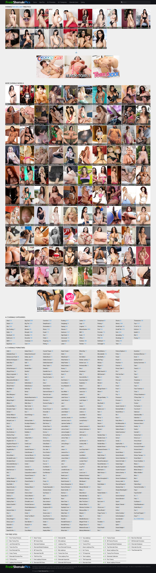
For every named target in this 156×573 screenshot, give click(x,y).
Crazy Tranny (13, 553)
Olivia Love (101, 507)
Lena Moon (83, 417)
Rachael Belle (120, 409)
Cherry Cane (29, 493)
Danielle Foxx (47, 371)
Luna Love (83, 472)
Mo (99, 394)
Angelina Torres (12, 446)
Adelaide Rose (12, 354)
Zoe (136, 510)
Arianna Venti (11, 467)
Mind (100, 380)
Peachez (119, 362)
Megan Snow (84, 524)
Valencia (137, 412)
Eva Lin (46, 464)
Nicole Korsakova (103, 461)
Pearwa (119, 365)
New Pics (42, 2)
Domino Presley (48, 403)
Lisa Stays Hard (84, 449)
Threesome (138, 320)
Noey (99, 487)
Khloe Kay (83, 351)
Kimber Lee (83, 362)
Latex (63, 343)
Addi (9, 351)
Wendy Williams (139, 467)
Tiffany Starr (139, 397)
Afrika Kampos (12, 368)
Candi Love (28, 443)
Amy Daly (10, 429)
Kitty (81, 374)
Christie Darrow (30, 504)
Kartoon (64, 493)
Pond (118, 386)
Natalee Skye (102, 435)
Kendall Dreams (66, 521)
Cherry (27, 490)
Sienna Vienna (120, 495)
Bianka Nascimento (31, 397)
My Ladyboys (62, 550)
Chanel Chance (30, 475)
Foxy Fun (46, 484)
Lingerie (82, 326)
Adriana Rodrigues (13, 359)
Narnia (100, 429)
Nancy (100, 417)
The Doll (137, 383)
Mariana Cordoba (85, 507)
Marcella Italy (84, 495)
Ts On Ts (137, 326)
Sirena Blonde (120, 498)
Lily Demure (83, 440)
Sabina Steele (120, 429)
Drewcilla (46, 412)
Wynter (136, 481)
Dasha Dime (47, 386)
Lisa (81, 446)
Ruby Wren (120, 420)
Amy (9, 426)
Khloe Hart (65, 530)
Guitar (45, 521)
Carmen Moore (30, 455)
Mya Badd (101, 403)
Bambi (27, 365)
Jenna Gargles (66, 432)
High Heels (65, 335)
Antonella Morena (13, 464)
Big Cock (29, 320)
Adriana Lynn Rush (13, 357)
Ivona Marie (65, 383)
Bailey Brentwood (30, 354)
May (81, 516)
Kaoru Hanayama (67, 484)
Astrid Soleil (10, 493)
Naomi (100, 423)
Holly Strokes (65, 365)
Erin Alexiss (47, 446)
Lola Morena (83, 458)
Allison (9, 403)
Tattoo (119, 341)
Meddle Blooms (84, 519)
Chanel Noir (29, 478)
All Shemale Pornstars (137, 541)
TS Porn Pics (13, 559)
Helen (63, 354)
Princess (119, 400)
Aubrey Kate (11, 498)
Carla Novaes (29, 452)
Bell (27, 377)
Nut (99, 495)
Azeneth (10, 524)
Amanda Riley (11, 406)
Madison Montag (84, 478)
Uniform (137, 329)
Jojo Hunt (64, 467)
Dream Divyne (48, 409)
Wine (136, 475)
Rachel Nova (120, 412)
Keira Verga (65, 510)
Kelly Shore (65, 516)
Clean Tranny (37, 538)
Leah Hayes (83, 400)
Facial (46, 332)
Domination (47, 326)
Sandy (118, 440)
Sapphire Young (121, 446)
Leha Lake (82, 409)
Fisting (45, 343)
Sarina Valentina (122, 458)
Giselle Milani (47, 504)
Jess (63, 446)
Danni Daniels (47, 374)
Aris (8, 475)
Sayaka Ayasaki (121, 467)
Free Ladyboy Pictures (40, 559)
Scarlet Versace (121, 469)
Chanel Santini (30, 481)
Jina (63, 464)
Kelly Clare (65, 513)
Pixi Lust (118, 380)
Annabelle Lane (12, 458)
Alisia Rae (10, 397)
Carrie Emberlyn (30, 461)
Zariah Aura (138, 507)
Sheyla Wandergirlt (121, 490)
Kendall (64, 519)
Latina (82, 320)
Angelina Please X (13, 443)
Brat (26, 417)
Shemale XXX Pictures (64, 562)
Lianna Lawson (84, 426)
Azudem (10, 527)
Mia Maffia (101, 357)
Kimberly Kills (84, 365)
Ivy (62, 388)
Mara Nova (83, 493)
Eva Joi (46, 461)
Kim (81, 354)
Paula (118, 357)
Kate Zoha (65, 501)
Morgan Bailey (103, 397)
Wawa (136, 464)
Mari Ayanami (84, 498)
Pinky (118, 377)
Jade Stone (65, 397)
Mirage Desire (102, 388)
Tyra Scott (138, 409)
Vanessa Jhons (139, 423)
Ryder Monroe (120, 426)
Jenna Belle (65, 426)
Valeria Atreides (139, 420)
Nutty (100, 498)
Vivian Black (138, 458)
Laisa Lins (83, 391)
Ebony (46, 329)
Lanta (81, 394)
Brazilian (28, 335)
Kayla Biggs (65, 504)
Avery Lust (10, 521)
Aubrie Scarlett (11, 504)
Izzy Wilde (65, 391)
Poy (118, 394)
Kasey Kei (64, 495)
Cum (27, 343)
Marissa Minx (84, 510)
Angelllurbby (11, 449)
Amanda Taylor (11, 409)
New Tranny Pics (14, 541)
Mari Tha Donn (84, 501)
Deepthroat (47, 323)
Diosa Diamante (48, 397)
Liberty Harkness (85, 429)
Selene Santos (121, 472)
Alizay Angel (11, 400)
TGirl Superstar (87, 559)
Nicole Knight (102, 458)
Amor (9, 423)
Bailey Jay (29, 357)
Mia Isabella (102, 354)
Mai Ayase (82, 481)
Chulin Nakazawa (30, 507)
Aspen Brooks (11, 487)
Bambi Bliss (28, 368)
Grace (45, 510)
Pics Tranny (110, 559)
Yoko (136, 498)
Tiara (136, 386)
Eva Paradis (47, 469)
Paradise (101, 521)
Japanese (65, 341)
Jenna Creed (65, 429)
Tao (135, 371)
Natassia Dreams (104, 449)
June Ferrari (65, 472)
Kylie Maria (83, 388)
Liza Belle (82, 455)
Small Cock (120, 326)
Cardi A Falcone (30, 449)
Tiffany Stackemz (139, 394)
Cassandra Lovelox (31, 472)
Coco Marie (28, 530)
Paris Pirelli (101, 527)
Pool (100, 329)
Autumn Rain (11, 510)
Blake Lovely (29, 409)
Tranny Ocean (111, 538)
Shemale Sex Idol (136, 547)
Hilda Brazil (65, 357)
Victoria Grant (138, 449)
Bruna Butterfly (30, 429)
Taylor (136, 377)
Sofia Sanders (120, 516)
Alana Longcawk (12, 374)
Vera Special (138, 443)
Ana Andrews (11, 432)
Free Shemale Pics (14, 550)
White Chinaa (138, 469)
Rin (117, 414)
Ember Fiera (47, 426)
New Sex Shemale (136, 538)
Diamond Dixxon (48, 391)
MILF (81, 332)
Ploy (118, 383)
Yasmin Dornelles (140, 487)
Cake (27, 440)
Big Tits (28, 323)
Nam (100, 412)
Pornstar (101, 332)
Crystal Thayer (48, 351)
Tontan (136, 403)
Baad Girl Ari (11, 530)
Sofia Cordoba (120, 513)
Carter (27, 464)
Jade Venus (65, 400)
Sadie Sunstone (121, 432)
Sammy (119, 435)
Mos (100, 400)
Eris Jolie (46, 449)
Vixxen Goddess (139, 461)
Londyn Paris (83, 461)
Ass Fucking (11, 329)
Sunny (118, 530)
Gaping (64, 326)
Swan (136, 357)
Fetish (45, 338)
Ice (63, 377)
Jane (63, 406)
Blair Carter (29, 406)
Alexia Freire (11, 386)
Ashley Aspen (11, 478)
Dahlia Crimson (48, 359)
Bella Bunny (28, 386)
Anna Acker (10, 455)
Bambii (27, 371)
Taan (136, 365)
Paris (100, 524)
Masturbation (84, 329)
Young (137, 338)
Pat (99, 530)
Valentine (137, 417)
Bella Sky (28, 388)
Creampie (29, 341)
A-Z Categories (62, 2)
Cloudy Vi (28, 524)
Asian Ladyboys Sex (112, 550)
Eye (45, 475)
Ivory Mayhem (66, 386)
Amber (9, 412)
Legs (82, 323)
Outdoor (83, 341)
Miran (100, 391)
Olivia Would (101, 510)
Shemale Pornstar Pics (15, 556)
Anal (9, 320)
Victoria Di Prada (139, 446)
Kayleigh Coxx (66, 507)
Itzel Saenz (65, 380)
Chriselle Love (29, 501)
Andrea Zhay (11, 435)
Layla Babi (83, 397)
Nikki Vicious (102, 472)
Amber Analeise (12, 417)
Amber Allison (11, 414)
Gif (44, 495)
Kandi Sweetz (66, 481)
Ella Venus (47, 423)
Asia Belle (10, 484)
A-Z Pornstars (51, 2)
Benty (27, 391)
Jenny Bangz (65, 443)
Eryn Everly (46, 455)
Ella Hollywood (47, 420)
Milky (99, 368)
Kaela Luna (65, 475)
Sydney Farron (138, 359)
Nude (82, 335)
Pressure (119, 397)
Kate (63, 498)
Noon (100, 490)
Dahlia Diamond (48, 362)
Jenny (63, 440)
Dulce (45, 414)
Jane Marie (65, 409)
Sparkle (118, 521)
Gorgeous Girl (47, 507)
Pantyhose (101, 320)
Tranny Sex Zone (63, 553)
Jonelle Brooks (66, 469)
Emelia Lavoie (47, 429)
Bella (27, 380)
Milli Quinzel (101, 374)
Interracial (65, 338)
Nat (99, 432)
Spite (118, 524)
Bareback (11, 335)
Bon (27, 412)
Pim (117, 371)
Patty (118, 354)
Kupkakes (83, 383)
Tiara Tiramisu (139, 388)
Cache (27, 435)
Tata (136, 374)
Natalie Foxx (102, 440)
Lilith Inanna (83, 435)
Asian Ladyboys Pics (88, 547)
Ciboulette (28, 510)
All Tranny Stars (38, 541)
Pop (118, 391)
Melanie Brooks (84, 527)
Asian (10, 323)
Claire (27, 519)
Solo (118, 332)
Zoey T (137, 516)
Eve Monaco (47, 472)
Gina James (47, 501)
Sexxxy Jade (120, 481)
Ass (9, 326)
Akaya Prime (11, 371)
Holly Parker (65, 362)
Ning (99, 481)
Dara (45, 383)
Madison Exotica (84, 475)
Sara (118, 449)
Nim (100, 475)
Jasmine (64, 414)
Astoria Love (11, 490)
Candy (27, 446)
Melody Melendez (85, 530)
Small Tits (120, 329)
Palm (100, 516)
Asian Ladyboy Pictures (113, 562)
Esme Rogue (47, 458)
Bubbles (28, 432)
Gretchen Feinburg (49, 519)
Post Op (101, 335)
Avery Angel (11, 519)
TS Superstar (86, 553)
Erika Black (47, 443)
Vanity (136, 429)
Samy (118, 438)
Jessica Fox (65, 452)
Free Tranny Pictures (15, 538)
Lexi (81, 423)
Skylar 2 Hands (120, 504)
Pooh (118, 388)
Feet (45, 335)
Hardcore (65, 332)
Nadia (100, 406)
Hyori (63, 374)
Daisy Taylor (47, 365)
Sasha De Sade (121, 461)
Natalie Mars (102, 443)
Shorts (118, 320)
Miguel (100, 365)
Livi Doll (82, 452)
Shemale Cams (73, 2)
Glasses (64, 329)
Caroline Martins (30, 458)
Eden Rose (47, 417)
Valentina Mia (138, 414)
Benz (27, 394)
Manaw (82, 484)
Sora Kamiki (120, 519)
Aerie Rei (10, 365)
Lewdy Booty (83, 420)
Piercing (101, 326)
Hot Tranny (86, 550)
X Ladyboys (86, 541)
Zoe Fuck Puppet (139, 513)
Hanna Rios (46, 527)
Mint (100, 386)
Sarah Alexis (120, 452)
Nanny (100, 420)
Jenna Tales (65, 438)
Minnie (100, 383)
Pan (99, 519)
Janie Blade (65, 412)
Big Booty (11, 343)
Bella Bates (29, 383)
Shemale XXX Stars (39, 562)
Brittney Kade (29, 420)
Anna (9, 452)
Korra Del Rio (83, 377)
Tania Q (137, 368)
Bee (27, 374)
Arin (9, 472)
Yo (136, 495)
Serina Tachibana (121, 478)
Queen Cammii (121, 406)
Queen (118, 403)
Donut (45, 406)
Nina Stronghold (103, 478)
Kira (81, 368)
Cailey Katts (29, 438)
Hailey (45, 524)
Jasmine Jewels (67, 417)
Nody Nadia (102, 484)
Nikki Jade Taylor (103, 467)
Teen (118, 343)
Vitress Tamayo (139, 455)
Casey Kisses (29, 469)
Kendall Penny (66, 524)
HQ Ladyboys (62, 541)
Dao (45, 380)
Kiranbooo (82, 371)
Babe (9, 332)
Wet (136, 335)
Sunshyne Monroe (140, 354)
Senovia (118, 475)
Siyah (118, 501)
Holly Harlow (65, 359)
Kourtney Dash (84, 380)
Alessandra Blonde (13, 380)
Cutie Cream (47, 354)
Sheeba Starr (120, 487)
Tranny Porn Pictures (113, 553)
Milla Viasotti (102, 371)
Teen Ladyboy (87, 556)
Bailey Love (28, 359)
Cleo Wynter (29, 521)
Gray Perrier (47, 516)
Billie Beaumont (30, 400)
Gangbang (65, 323)
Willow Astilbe (138, 472)
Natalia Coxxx (102, 438)
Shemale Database (39, 544)
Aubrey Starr (11, 501)
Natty (100, 452)
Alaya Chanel (11, 377)
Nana (100, 414)
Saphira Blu (120, 443)
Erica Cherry (47, 440)
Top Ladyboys (86, 538)
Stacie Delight (120, 527)
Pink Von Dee (120, 374)
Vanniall (137, 432)
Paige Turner (102, 513)
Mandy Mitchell (84, 487)
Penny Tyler (120, 368)
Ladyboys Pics (62, 544)
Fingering (47, 341)
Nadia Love (102, 409)
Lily (81, 438)
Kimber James (84, 359)
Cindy (27, 513)
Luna (81, 469)
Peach (118, 359)
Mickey (100, 362)
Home (35, 2)
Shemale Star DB (39, 553)
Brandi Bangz (29, 414)
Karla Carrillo (66, 490)
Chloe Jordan (29, 498)
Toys (137, 323)
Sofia (118, 510)
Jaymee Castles (66, 423)
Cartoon (28, 467)
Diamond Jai (47, 394)
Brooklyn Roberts (30, 423)
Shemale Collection (112, 556)
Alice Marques (11, 394)
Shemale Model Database (41, 547)
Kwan (81, 386)
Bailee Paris (29, 351)
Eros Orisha (47, 452)
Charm (27, 484)
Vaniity (137, 426)
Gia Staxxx (47, 493)
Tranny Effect (86, 544)
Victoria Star (138, 452)
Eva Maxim (47, 467)
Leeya (82, 406)
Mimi (100, 377)
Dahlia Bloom (47, 357)
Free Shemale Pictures (64, 547)
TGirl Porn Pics (38, 556)
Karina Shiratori (66, 487)
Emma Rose (47, 435)
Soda (118, 507)
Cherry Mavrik (29, 495)
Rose (118, 417)
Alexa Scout (11, 383)
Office (81, 338)
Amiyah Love (11, 420)
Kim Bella (82, 357)
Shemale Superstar (63, 559)
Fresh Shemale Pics (43, 571)
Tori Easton (138, 406)
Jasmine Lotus (66, 420)
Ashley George (12, 481)
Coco (27, 527)
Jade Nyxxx (65, 394)
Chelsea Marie (30, 487)
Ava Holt (10, 516)
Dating (83, 2)
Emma (46, 432)
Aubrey (10, 495)
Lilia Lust (82, 432)
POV (100, 338)
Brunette (28, 338)
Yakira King (137, 484)
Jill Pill (63, 461)
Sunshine (137, 351)
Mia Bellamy (102, 351)
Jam (63, 403)
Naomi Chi (101, 426)
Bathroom (11, 338)
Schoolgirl (101, 343)
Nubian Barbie (102, 493)
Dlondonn (46, 400)
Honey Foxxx (65, 371)
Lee (81, 403)
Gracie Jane (47, 513)
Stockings (120, 338)
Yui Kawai (137, 501)
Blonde (28, 329)
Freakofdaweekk (48, 487)
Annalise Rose (11, 461)
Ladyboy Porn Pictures (15, 562)
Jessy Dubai (65, 458)
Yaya (136, 490)
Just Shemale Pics (14, 544)
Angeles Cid (11, 440)
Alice (9, 391)
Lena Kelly (83, 414)
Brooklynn (28, 426)
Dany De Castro (48, 377)
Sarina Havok (120, 455)
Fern (45, 478)
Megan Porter (84, 521)
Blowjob (28, 332)
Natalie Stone (102, 446)
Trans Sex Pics (13, 547)
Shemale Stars (87, 562)
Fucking (65, 320)
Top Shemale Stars (112, 547)
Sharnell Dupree (121, 484)
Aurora (9, 507)
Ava (9, 513)
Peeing (100, 323)
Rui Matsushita (121, 423)
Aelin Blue (10, 362)
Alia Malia (10, 388)
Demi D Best (47, 388)
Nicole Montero (103, 464)
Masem (82, 513)
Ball (27, 362)
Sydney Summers (140, 362)
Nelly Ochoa (102, 455)
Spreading (120, 335)
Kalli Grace (65, 478)
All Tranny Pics (38, 550)
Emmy (45, 438)
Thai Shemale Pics (136, 550)
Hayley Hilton (47, 530)
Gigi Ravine (47, 498)
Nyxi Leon (101, 501)
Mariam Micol (84, 504)
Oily (99, 504)
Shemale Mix (62, 538)
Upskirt (137, 332)
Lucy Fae (82, 464)
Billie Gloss (28, 403)
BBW (9, 341)
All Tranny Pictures (112, 541)
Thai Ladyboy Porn (63, 556)
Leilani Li (82, 412)
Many (81, 490)
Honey (64, 368)
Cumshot (47, 320)
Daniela (45, 368)
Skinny (119, 323)
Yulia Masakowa (139, 504)
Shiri (118, 493)
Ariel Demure (11, 469)
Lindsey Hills (83, 443)
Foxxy (46, 481)
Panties (82, 343)
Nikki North (101, 469)
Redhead (101, 341)
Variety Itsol (138, 435)
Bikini (27, 326)
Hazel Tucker (65, 351)
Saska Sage (120, 464)
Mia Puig (100, 359)
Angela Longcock (12, 438)
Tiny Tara (137, 400)
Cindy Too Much (30, 516)
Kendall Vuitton (66, 527)
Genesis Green (47, 490)
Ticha (136, 391)
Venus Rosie (138, 440)
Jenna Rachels (66, 435)
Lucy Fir (82, 467)
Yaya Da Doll (138, 493)
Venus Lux (138, 438)
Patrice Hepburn (121, 351)
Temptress (138, 380)
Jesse (64, 449)
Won (135, 478)
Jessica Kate (65, 455)
